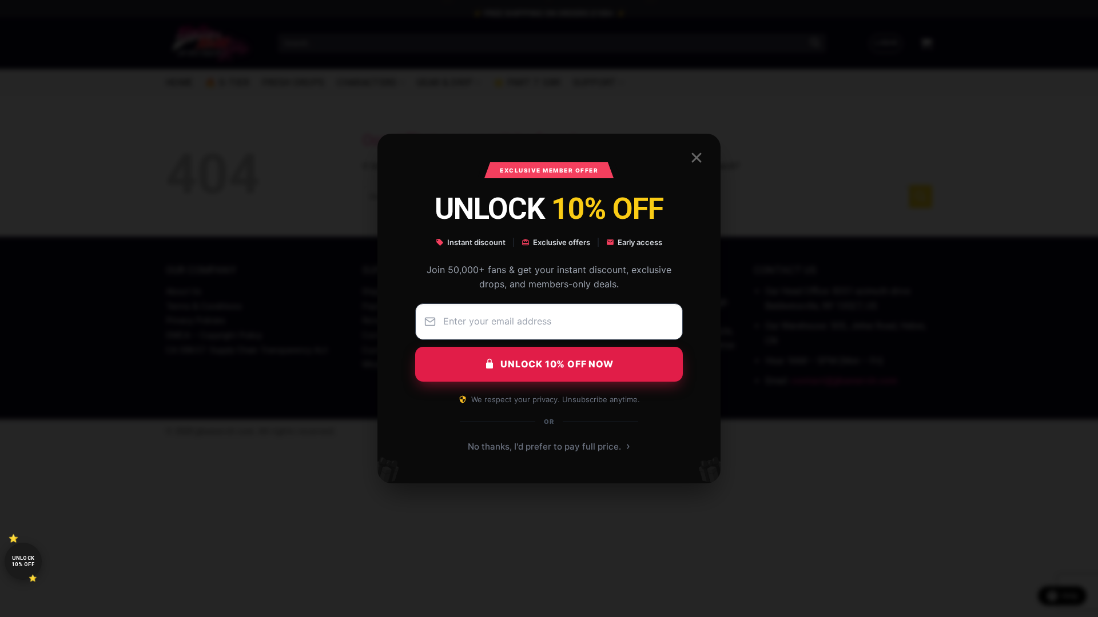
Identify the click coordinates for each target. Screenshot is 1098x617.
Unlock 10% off (23, 561)
